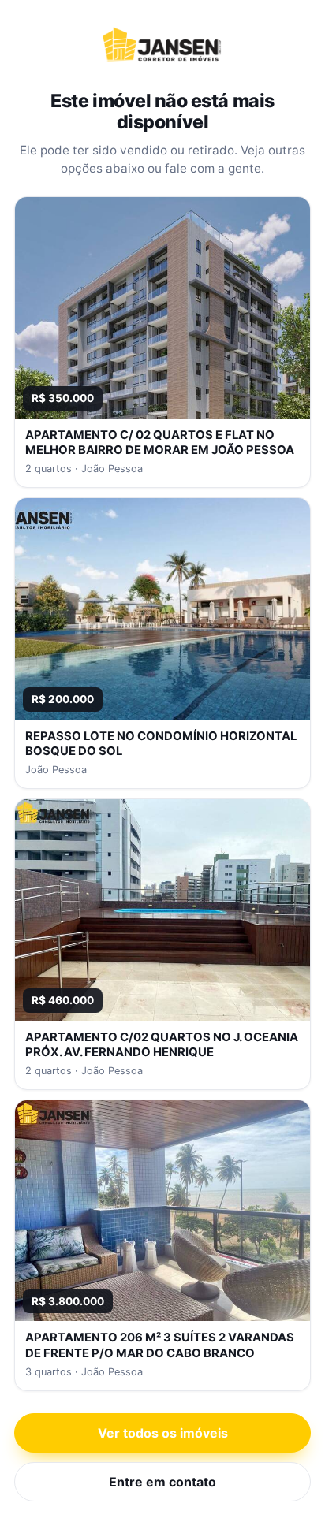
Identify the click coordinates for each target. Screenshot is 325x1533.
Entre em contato (162, 1482)
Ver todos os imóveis (163, 1433)
